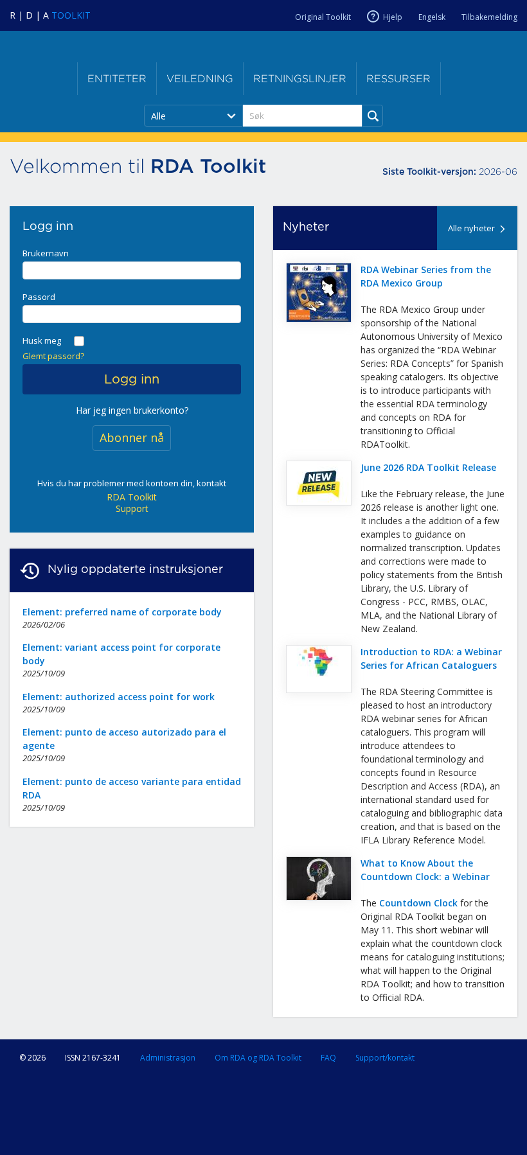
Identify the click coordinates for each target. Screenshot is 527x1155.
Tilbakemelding (489, 17)
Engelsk (431, 17)
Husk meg (41, 340)
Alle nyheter (471, 228)
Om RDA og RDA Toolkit (258, 1057)
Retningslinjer (299, 78)
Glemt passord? (53, 356)
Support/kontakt (385, 1057)
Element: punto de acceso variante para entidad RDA (131, 788)
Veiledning (199, 78)
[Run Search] (372, 116)
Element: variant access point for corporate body (121, 654)
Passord (38, 297)
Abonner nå (132, 437)
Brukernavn (45, 253)
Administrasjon (167, 1057)
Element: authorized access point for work (118, 697)
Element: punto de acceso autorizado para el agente (124, 739)
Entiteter (117, 78)
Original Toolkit (323, 17)
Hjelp (392, 17)
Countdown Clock (418, 903)
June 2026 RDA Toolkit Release (428, 467)
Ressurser (398, 78)
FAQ (328, 1057)
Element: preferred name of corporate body (122, 612)
